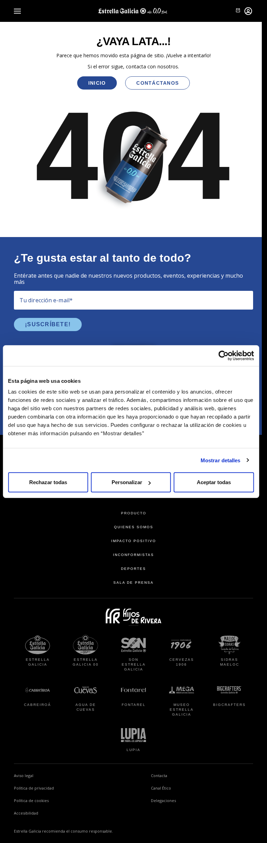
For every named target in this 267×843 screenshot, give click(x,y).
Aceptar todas (214, 482)
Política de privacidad (34, 788)
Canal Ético (189, 788)
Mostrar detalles (221, 460)
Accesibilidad (26, 813)
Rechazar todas (48, 482)
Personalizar (127, 482)
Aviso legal (23, 775)
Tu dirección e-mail (46, 300)
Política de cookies (31, 800)
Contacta (159, 775)
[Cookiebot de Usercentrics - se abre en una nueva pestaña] (223, 355)
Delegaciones (163, 800)
